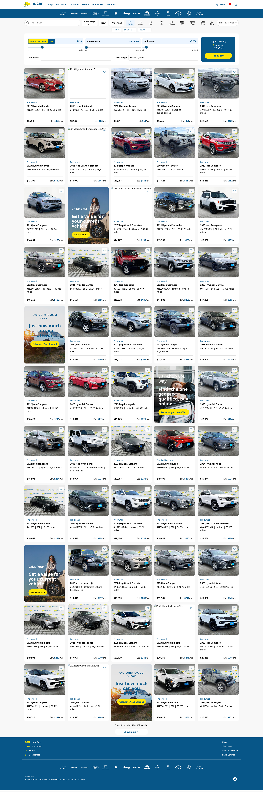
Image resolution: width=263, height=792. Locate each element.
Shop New (227, 746)
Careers (82, 779)
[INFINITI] (199, 13)
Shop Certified (228, 754)
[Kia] (136, 13)
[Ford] (95, 13)
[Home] (33, 4)
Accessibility (55, 779)
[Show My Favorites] (61, 71)
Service (85, 4)
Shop (50, 4)
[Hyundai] (116, 13)
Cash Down (149, 41)
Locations (74, 4)
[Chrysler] (74, 13)
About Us (111, 4)
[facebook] (235, 779)
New (103, 23)
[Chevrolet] (63, 13)
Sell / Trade (61, 4)
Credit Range (121, 57)
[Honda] (105, 13)
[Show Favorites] (230, 4)
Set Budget (218, 55)
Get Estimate (81, 234)
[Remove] (119, 29)
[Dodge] (84, 13)
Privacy (27, 779)
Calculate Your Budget (45, 344)
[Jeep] (126, 13)
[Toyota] (178, 13)
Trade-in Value (93, 41)
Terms (35, 779)
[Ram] (168, 13)
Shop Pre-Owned (230, 750)
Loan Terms (33, 57)
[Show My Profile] (236, 4)
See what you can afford (174, 412)
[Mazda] (147, 13)
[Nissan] (157, 13)
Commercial (97, 4)
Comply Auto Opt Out (69, 779)
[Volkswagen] (188, 13)
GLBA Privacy (43, 779)
